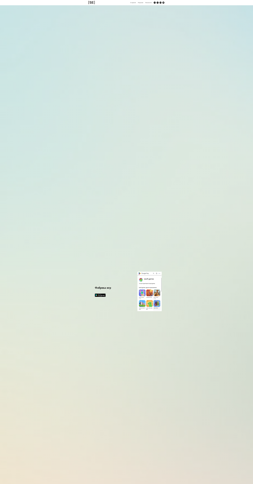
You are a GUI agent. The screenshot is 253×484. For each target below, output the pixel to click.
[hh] (160, 3)
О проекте (133, 2)
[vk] (158, 3)
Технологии (148, 2)
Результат (140, 2)
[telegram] (155, 3)
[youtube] (163, 3)
